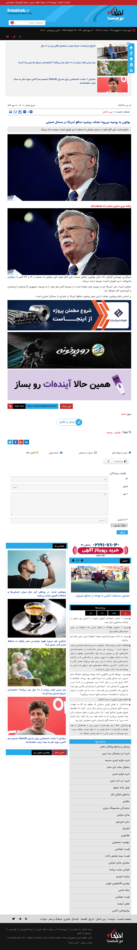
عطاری (126, 801)
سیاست (111, 919)
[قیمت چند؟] (131, 52)
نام (126, 478)
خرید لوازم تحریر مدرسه (117, 760)
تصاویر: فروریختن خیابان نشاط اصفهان (107, 596)
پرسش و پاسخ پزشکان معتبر (114, 747)
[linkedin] (26, 442)
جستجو (88, 933)
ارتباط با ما (74, 929)
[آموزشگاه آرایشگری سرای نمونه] (69, 384)
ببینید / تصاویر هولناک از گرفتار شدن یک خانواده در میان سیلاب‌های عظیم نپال (99, 629)
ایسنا (123, 414)
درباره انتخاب (86, 929)
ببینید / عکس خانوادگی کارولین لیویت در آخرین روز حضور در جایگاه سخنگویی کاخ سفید (99, 620)
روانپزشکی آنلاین (120, 911)
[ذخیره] (20, 112)
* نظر (125, 494)
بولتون (118, 432)
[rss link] (26, 918)
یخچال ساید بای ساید (118, 767)
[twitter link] (13, 918)
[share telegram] (14, 37)
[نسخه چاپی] (10, 112)
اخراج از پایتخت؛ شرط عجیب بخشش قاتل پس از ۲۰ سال (68, 46)
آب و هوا (44, 2)
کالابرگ (125, 829)
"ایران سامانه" (73, 942)
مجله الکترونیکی (26, 929)
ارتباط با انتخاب (63, 2)
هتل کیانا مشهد (121, 788)
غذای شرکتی (123, 815)
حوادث (43, 919)
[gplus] (21, 442)
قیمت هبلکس (122, 849)
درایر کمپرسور (122, 822)
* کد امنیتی (123, 519)
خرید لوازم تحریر (120, 774)
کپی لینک (66, 406)
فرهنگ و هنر (55, 919)
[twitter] (10, 442)
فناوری (66, 919)
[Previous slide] (82, 560)
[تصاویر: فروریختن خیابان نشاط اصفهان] (100, 579)
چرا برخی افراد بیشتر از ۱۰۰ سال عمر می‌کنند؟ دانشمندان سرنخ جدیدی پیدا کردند (57, 62)
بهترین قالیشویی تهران (117, 883)
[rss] (20, 37)
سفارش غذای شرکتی (119, 863)
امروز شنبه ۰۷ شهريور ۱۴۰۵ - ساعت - (112, 30)
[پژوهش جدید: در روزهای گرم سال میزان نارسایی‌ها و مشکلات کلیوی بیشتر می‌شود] (37, 569)
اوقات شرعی (34, 2)
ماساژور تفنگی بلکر (120, 794)
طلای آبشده (123, 904)
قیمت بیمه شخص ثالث (117, 856)
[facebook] (15, 442)
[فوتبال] (131, 58)
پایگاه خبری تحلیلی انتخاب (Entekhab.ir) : (110, 206)
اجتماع (75, 919)
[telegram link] (20, 918)
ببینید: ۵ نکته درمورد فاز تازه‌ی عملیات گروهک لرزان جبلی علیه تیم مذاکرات (99, 638)
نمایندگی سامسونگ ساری (116, 808)
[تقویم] (131, 64)
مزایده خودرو (122, 876)
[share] (7, 37)
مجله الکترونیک (21, 2)
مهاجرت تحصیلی (120, 842)
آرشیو (79, 933)
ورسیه (109, 432)
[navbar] (133, 30)
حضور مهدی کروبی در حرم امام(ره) (113, 699)
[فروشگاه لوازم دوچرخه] (69, 350)
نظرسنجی (10, 2)
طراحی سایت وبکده (119, 870)
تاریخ (91, 919)
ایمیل (125, 486)
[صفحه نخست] (131, 47)
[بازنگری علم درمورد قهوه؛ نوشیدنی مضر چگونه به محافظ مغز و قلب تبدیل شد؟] (37, 618)
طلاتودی (125, 835)
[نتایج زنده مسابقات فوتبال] (131, 69)
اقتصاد (83, 919)
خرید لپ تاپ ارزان (119, 781)
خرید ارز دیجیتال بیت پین (115, 753)
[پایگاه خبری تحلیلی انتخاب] (116, 15)
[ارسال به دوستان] (15, 112)
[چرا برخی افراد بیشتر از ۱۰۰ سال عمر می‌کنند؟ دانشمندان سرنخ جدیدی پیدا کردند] (37, 667)
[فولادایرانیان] (69, 315)
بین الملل (107, 112)
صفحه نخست (122, 112)
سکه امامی (123, 890)
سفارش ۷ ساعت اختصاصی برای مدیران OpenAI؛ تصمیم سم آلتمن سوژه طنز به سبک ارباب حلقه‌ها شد (54, 81)
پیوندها (53, 2)
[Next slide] (73, 560)
